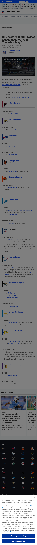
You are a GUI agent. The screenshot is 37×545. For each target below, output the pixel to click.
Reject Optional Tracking (18, 536)
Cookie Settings (12, 532)
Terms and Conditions (10, 504)
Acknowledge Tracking (18, 541)
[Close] (35, 497)
